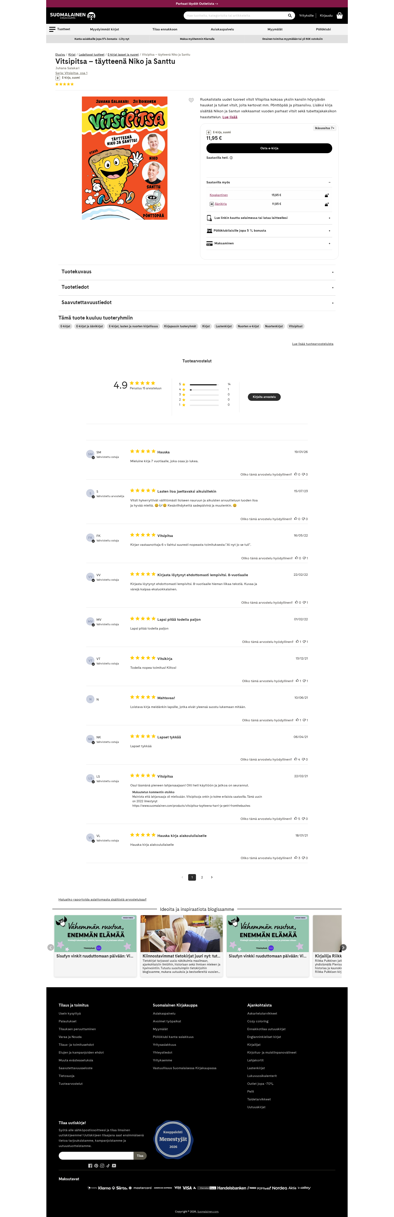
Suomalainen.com (207, 1211)
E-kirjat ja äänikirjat (89, 326)
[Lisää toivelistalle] (191, 100)
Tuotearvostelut (71, 1084)
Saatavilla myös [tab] (218, 182)
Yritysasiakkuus (164, 1045)
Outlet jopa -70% (260, 1084)
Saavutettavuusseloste (76, 1068)
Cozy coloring (257, 1021)
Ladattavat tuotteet (91, 54)
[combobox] (239, 15)
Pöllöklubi (323, 29)
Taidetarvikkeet (259, 1099)
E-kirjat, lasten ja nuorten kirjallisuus (133, 326)
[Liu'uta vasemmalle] (50, 947)
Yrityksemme (162, 1060)
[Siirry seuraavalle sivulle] (212, 877)
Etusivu (60, 54)
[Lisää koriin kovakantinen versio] (327, 195)
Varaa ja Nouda (70, 1037)
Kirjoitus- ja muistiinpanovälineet (272, 1052)
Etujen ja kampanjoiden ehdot (81, 1052)
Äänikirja (221, 204)
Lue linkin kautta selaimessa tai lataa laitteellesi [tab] (251, 218)
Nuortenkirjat (274, 326)
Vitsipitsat (295, 326)
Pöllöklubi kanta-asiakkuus (173, 1037)
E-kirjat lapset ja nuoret (123, 54)
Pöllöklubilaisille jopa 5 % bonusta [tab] (240, 230)
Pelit (250, 1091)
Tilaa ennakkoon (164, 29)
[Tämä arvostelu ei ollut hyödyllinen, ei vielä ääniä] (303, 474)
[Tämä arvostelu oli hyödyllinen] (295, 759)
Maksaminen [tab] (224, 243)
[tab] (197, 272)
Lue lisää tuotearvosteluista (312, 344)
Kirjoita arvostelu (264, 397)
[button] (59, 29)
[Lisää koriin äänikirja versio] (327, 204)
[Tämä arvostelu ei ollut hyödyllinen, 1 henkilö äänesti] (304, 558)
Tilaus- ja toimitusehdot (76, 1045)
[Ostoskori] (340, 15)
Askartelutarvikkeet (262, 1013)
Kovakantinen (219, 195)
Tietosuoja (66, 1076)
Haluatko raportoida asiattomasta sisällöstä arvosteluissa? (102, 899)
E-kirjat (65, 326)
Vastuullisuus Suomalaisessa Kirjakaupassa (184, 1068)
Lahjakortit (255, 1060)
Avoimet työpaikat (167, 1021)
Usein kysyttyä (70, 1013)
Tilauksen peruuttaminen (77, 1029)
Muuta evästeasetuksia (76, 1060)
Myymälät (275, 29)
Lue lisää (229, 117)
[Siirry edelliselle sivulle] (182, 877)
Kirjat (72, 54)
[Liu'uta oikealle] (343, 947)
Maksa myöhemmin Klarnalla (197, 38)
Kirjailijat (254, 1045)
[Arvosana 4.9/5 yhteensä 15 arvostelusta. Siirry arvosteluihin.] (65, 84)
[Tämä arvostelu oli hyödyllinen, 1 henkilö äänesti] (297, 642)
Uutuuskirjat (256, 1107)
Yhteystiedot (162, 1052)
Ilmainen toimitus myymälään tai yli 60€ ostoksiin (292, 38)
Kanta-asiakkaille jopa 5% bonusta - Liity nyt (101, 38)
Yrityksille (306, 15)
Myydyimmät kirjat (104, 29)
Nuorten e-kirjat (248, 326)
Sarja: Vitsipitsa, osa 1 (71, 73)
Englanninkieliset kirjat (264, 1037)
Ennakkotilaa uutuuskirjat (266, 1029)
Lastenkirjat (224, 326)
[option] (102, 39)
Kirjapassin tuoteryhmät (180, 326)
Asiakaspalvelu (222, 29)
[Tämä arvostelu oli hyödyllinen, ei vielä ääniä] (295, 474)
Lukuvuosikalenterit (262, 1076)
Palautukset (68, 1021)
